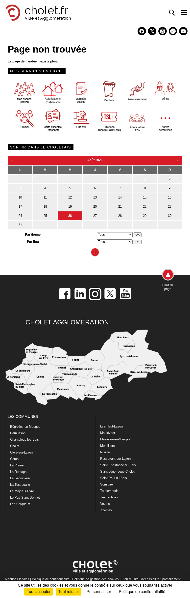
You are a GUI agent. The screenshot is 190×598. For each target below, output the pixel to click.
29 (144, 216)
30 (169, 216)
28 (120, 216)
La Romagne (19, 472)
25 (45, 216)
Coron (14, 459)
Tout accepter (38, 591)
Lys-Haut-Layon (111, 426)
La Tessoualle (20, 484)
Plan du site (130, 579)
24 (20, 216)
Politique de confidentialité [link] (142, 591)
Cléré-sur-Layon (21, 452)
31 (20, 225)
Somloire (106, 484)
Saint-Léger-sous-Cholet (117, 471)
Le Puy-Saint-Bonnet (25, 497)
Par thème (33, 234)
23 (169, 206)
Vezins (105, 504)
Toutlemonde (109, 491)
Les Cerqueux (20, 504)
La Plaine (17, 465)
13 (95, 197)
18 (45, 206)
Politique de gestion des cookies (95, 579)
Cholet (14, 446)
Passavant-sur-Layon (115, 458)
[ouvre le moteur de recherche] (171, 12)
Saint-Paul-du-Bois (113, 478)
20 (95, 206)
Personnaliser (99, 591)
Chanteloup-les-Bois (24, 439)
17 (20, 206)
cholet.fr (46, 10)
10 (20, 197)
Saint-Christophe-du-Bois (118, 465)
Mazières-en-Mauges (115, 439)
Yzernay (106, 510)
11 (45, 197)
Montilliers (107, 446)
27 (95, 216)
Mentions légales (17, 579)
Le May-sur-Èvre (22, 491)
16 (169, 197)
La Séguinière (20, 478)
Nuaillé (105, 452)
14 (120, 197)
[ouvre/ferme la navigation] (184, 12)
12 (70, 197)
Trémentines (109, 497)
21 (120, 206)
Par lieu (33, 242)
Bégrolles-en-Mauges (25, 426)
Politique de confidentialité (51, 579)
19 (70, 206)
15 (144, 197)
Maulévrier (107, 433)
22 (144, 206)
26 (70, 216)
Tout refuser (68, 591)
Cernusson (17, 433)
